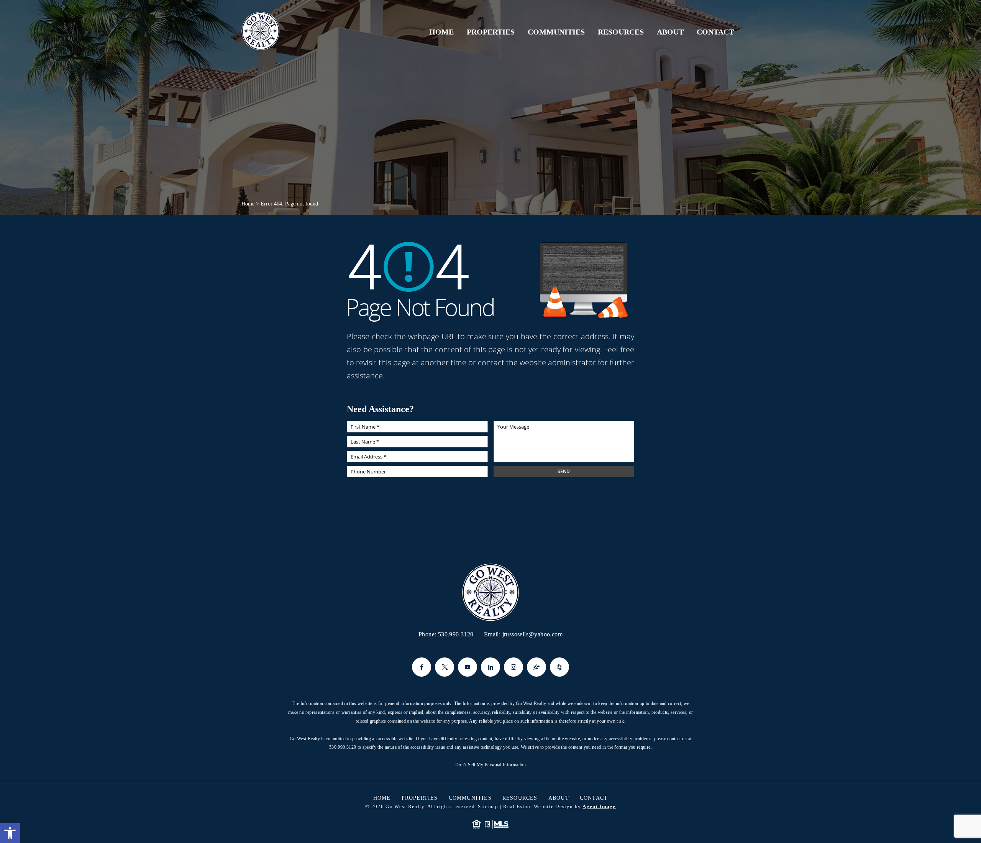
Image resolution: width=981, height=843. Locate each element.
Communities (556, 32)
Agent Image (598, 806)
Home (441, 32)
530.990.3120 (456, 634)
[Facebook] (421, 667)
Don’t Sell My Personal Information (490, 764)
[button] (10, 833)
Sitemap (488, 806)
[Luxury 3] (260, 31)
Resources (621, 32)
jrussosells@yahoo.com (532, 634)
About (670, 32)
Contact (715, 32)
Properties (491, 32)
